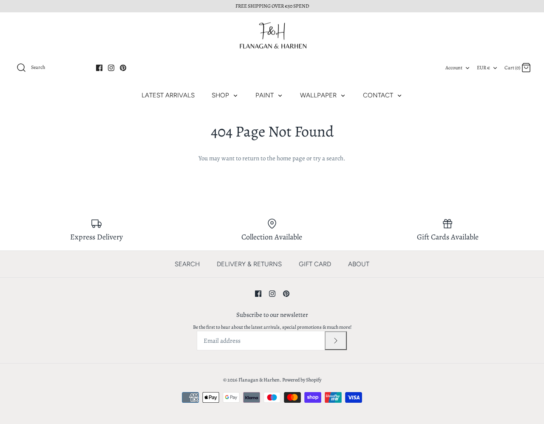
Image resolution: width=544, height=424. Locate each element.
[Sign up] (336, 340)
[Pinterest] (123, 68)
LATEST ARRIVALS (168, 95)
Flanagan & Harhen (259, 379)
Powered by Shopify (301, 379)
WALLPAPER (319, 95)
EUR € (483, 67)
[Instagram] (111, 68)
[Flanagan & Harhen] (272, 35)
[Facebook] (99, 68)
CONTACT (379, 95)
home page (291, 158)
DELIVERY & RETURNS (249, 264)
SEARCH (187, 264)
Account (453, 67)
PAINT (265, 95)
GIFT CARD (315, 264)
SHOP (221, 95)
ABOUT (358, 264)
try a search (328, 158)
